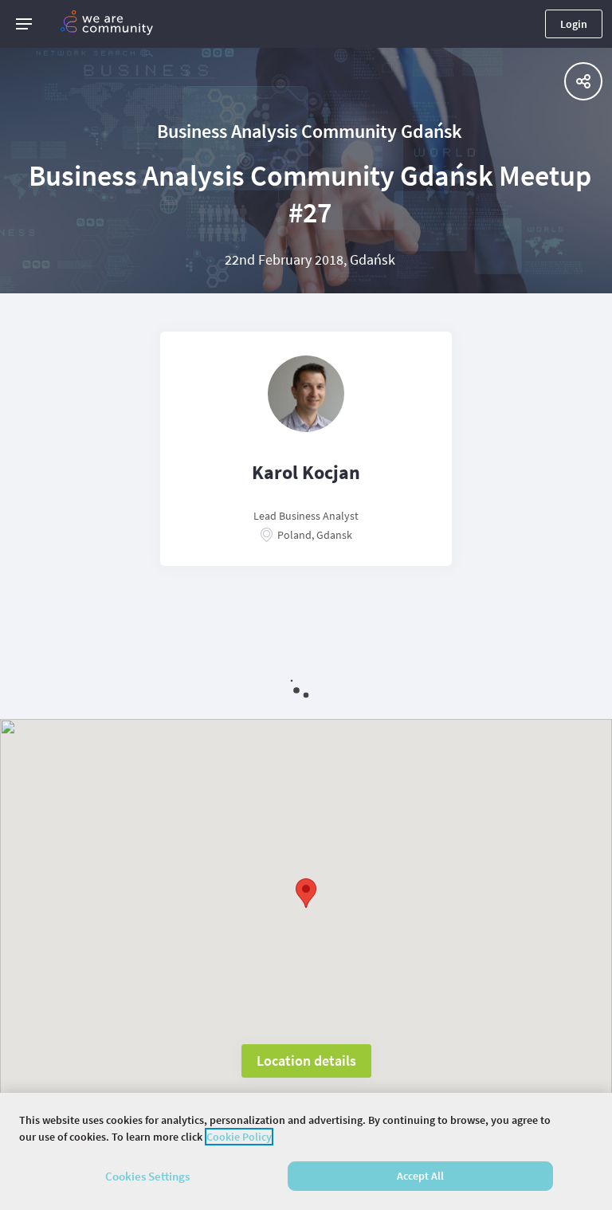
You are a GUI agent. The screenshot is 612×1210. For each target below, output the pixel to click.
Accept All (420, 1176)
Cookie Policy (239, 1136)
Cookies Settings (147, 1176)
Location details (306, 1060)
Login (573, 24)
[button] (24, 24)
